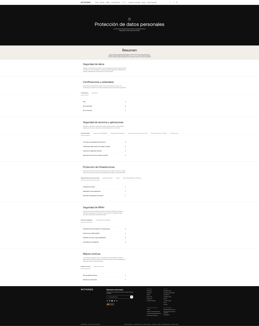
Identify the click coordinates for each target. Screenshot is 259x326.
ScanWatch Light (167, 296)
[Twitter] (117, 301)
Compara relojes (167, 300)
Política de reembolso (166, 324)
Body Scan (149, 292)
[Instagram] (109, 301)
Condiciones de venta (138, 324)
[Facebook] (107, 301)
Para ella (165, 304)
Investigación (166, 314)
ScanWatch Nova (167, 290)
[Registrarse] (131, 297)
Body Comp (149, 296)
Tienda (148, 309)
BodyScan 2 (149, 290)
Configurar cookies (174, 324)
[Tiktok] (114, 301)
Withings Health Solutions (169, 309)
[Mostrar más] (162, 319)
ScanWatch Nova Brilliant (169, 292)
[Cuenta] (173, 2)
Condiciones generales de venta (154, 313)
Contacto (159, 324)
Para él (165, 302)
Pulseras (165, 298)
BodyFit (148, 294)
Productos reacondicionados (153, 311)
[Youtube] (112, 301)
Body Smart (149, 298)
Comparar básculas (151, 300)
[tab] (85, 93)
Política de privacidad (128, 324)
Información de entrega (152, 315)
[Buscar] (170, 2)
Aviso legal (154, 324)
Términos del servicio (147, 324)
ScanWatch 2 (166, 294)
